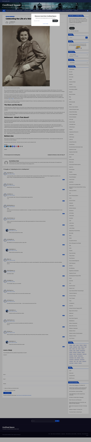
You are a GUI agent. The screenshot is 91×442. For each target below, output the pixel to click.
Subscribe (55, 20)
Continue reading (45, 23)
